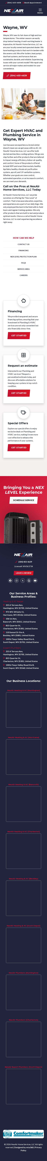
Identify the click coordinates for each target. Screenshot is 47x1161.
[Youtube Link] (35, 580)
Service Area (23, 269)
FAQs (23, 263)
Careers (23, 275)
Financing (24, 250)
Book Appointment (33, 3)
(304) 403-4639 (14, 3)
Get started (18, 335)
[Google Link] (29, 580)
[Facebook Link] (10, 580)
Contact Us (23, 244)
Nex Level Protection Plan (23, 257)
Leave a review (23, 573)
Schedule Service (23, 500)
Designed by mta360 (24, 1147)
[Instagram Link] (16, 580)
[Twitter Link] (23, 580)
